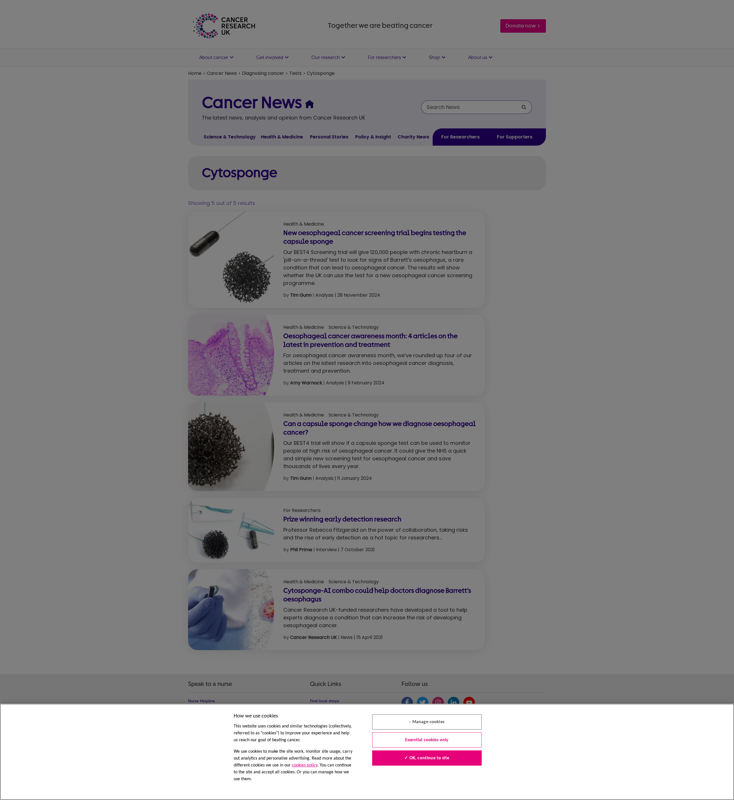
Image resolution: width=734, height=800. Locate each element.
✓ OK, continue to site (426, 758)
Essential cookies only (427, 740)
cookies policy (304, 765)
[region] (367, 752)
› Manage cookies (426, 722)
